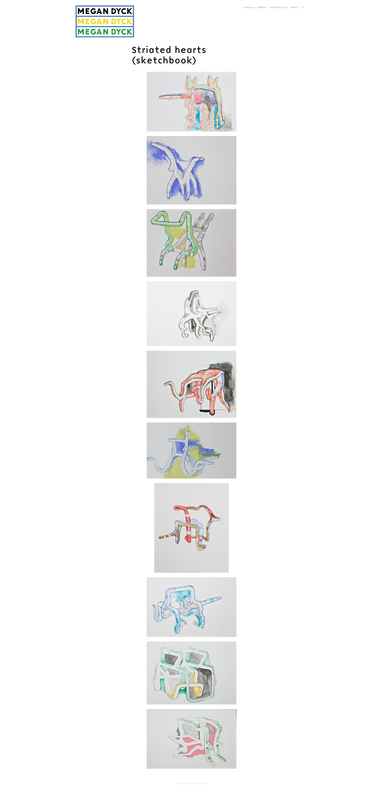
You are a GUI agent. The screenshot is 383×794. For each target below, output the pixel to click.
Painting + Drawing (255, 7)
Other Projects (278, 7)
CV (302, 7)
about (294, 7)
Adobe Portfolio (197, 783)
